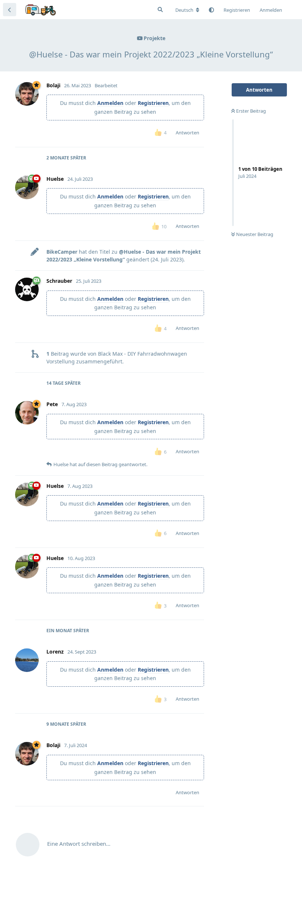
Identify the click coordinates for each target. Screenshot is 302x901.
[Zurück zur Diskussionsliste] (9, 9)
